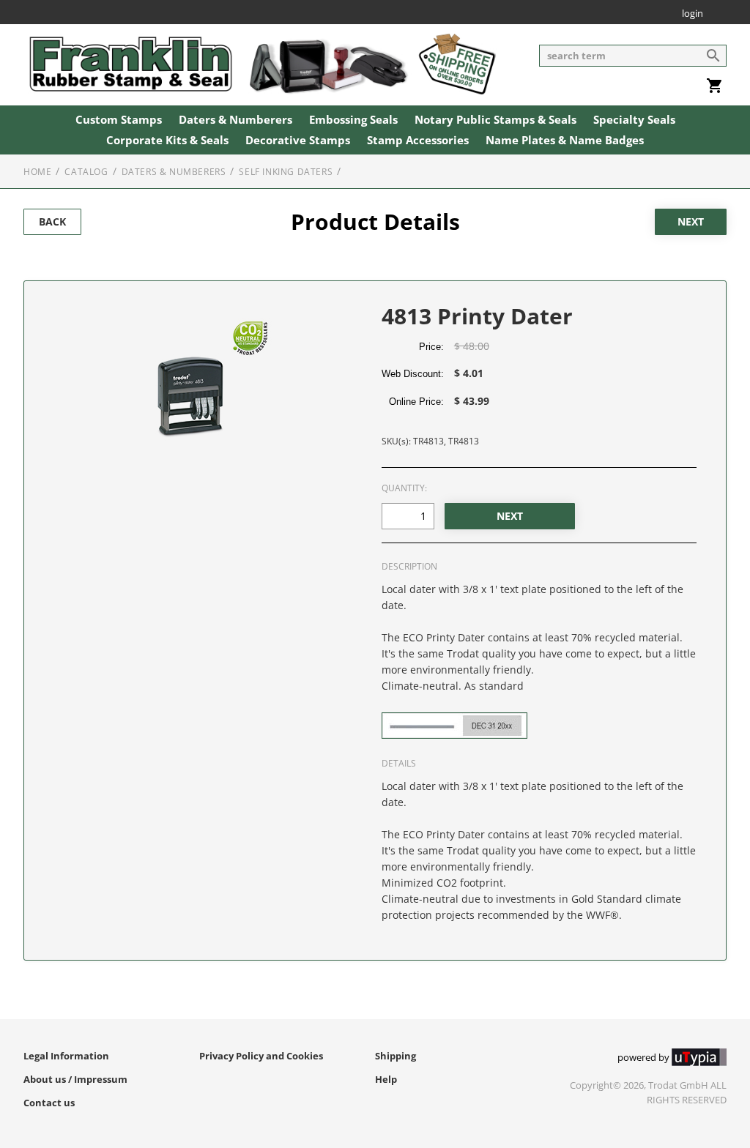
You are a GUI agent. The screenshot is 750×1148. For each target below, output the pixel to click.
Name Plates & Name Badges (565, 140)
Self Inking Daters (286, 171)
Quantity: (404, 488)
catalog (86, 171)
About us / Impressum (75, 1079)
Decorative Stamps (297, 140)
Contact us (49, 1102)
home (37, 171)
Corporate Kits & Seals (167, 140)
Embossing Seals (353, 120)
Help (386, 1079)
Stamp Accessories (418, 140)
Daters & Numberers (235, 120)
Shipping (395, 1055)
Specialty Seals (634, 120)
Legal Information (66, 1055)
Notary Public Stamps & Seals (495, 120)
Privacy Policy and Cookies (261, 1055)
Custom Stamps (118, 120)
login (692, 14)
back (52, 221)
